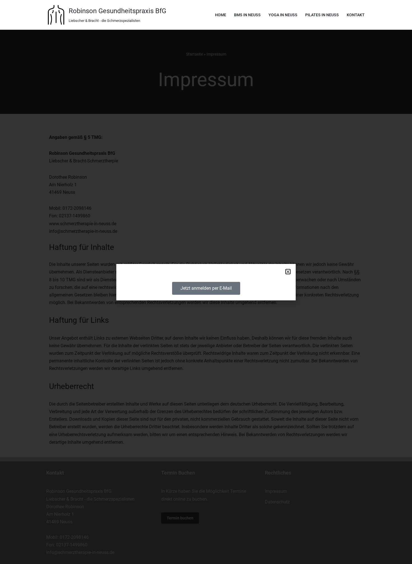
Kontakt (356, 15)
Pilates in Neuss (322, 15)
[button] (288, 272)
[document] (206, 282)
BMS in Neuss (247, 15)
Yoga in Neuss (283, 15)
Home (220, 15)
